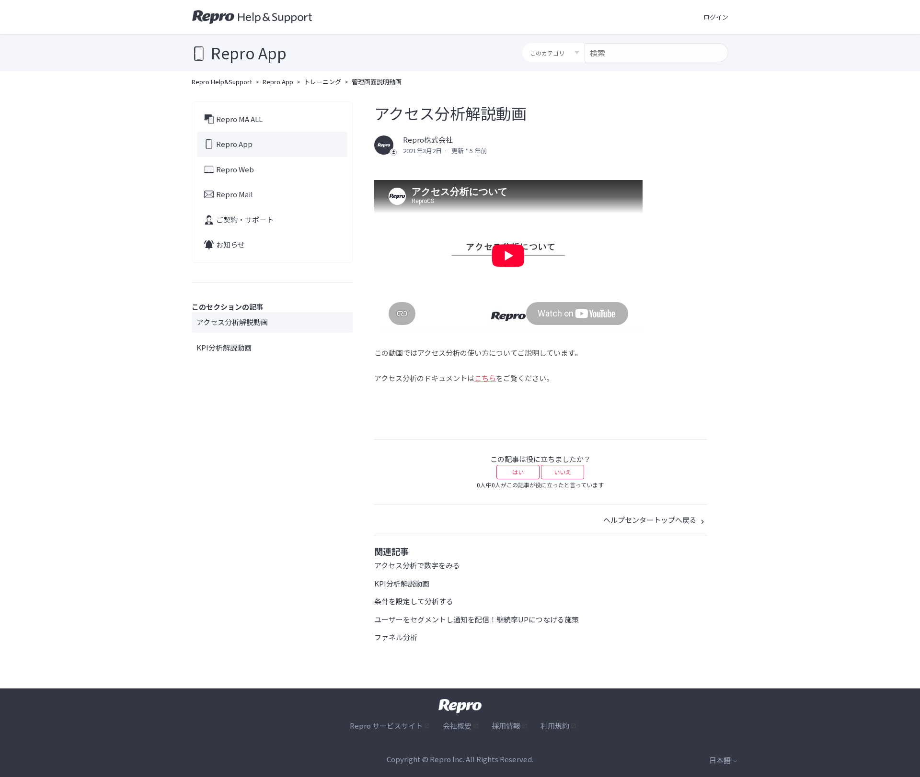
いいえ (562, 472)
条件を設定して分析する (413, 601)
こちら (485, 378)
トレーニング (322, 81)
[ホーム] (252, 17)
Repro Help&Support (222, 81)
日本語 (720, 760)
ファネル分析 (395, 637)
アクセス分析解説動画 (232, 322)
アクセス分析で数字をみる (417, 565)
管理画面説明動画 (377, 81)
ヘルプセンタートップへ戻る (650, 520)
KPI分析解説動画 (224, 347)
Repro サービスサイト (386, 726)
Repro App (278, 81)
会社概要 (457, 726)
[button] (715, 17)
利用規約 (554, 726)
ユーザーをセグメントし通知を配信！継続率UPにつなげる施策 (476, 619)
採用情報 (506, 726)
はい (518, 472)
